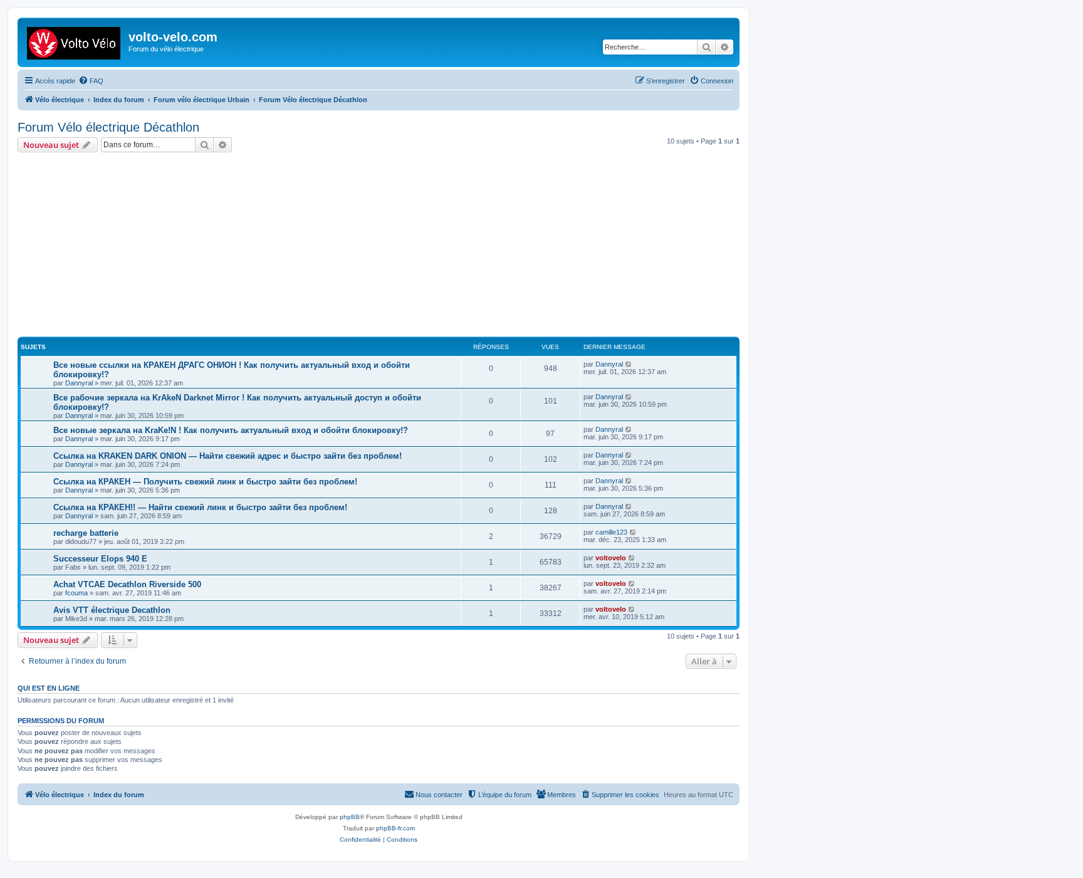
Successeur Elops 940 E (100, 558)
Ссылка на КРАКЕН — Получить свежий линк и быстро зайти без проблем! (205, 481)
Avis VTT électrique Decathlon (111, 610)
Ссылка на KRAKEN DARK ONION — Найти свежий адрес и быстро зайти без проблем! (227, 456)
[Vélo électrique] (74, 41)
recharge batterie (85, 533)
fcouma (76, 593)
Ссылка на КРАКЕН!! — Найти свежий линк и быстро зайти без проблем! (200, 507)
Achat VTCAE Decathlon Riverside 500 (127, 584)
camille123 (611, 532)
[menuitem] (90, 80)
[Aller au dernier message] (629, 364)
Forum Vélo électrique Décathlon (108, 127)
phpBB (350, 816)
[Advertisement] (394, 246)
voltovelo (610, 558)
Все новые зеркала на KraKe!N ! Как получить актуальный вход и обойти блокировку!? (230, 430)
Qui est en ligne (49, 688)
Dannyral (79, 383)
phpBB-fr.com (395, 828)
